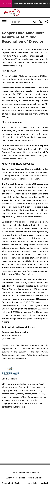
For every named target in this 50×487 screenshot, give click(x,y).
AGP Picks (6, 4)
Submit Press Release (15, 478)
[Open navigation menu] (4, 21)
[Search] (34, 21)
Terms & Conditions (35, 478)
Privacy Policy (32, 483)
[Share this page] (46, 21)
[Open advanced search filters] (40, 21)
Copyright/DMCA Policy (12, 483)
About (14, 472)
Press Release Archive (29, 472)
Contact (44, 483)
